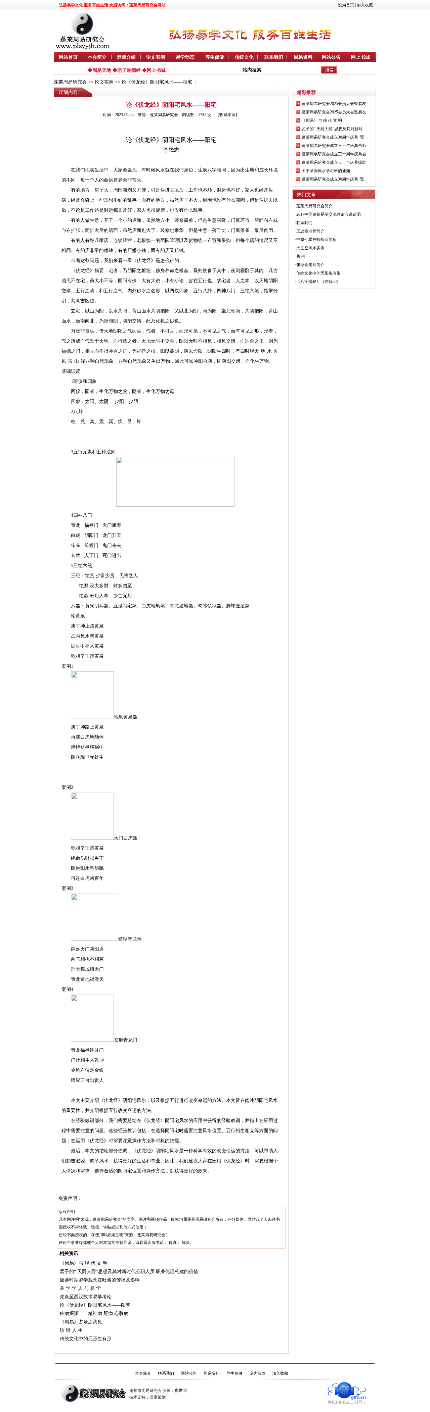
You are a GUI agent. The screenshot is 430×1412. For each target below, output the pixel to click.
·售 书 (300, 256)
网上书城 (360, 57)
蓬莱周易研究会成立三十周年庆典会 (334, 154)
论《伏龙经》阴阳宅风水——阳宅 (95, 1305)
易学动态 (185, 57)
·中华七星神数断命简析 (316, 239)
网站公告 (331, 57)
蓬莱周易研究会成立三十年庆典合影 (334, 145)
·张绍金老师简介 (310, 264)
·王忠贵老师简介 (310, 231)
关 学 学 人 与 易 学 (80, 1288)
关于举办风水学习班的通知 (326, 170)
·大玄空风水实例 (310, 248)
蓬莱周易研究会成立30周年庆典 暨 (333, 137)
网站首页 (68, 57)
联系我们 (273, 57)
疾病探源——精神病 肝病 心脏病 (94, 1313)
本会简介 (97, 57)
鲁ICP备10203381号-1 (347, 1402)
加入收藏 (365, 5)
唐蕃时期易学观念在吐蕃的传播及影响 (100, 1279)
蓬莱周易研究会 (70, 82)
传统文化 (244, 57)
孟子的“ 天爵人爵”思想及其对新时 (332, 129)
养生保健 (214, 57)
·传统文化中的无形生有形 (318, 273)
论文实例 (155, 57)
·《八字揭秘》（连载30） (318, 281)
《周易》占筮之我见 (81, 1321)
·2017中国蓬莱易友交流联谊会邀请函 (328, 214)
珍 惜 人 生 (71, 1330)
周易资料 (303, 57)
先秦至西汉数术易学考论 (86, 1296)
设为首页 (346, 5)
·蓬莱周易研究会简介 (314, 206)
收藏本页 (227, 114)
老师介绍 (126, 57)
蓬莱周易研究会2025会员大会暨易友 (334, 103)
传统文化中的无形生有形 (86, 1338)
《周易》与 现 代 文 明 (84, 1263)
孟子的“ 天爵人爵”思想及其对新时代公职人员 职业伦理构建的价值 (129, 1271)
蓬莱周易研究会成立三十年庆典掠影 (334, 162)
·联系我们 (303, 222)
